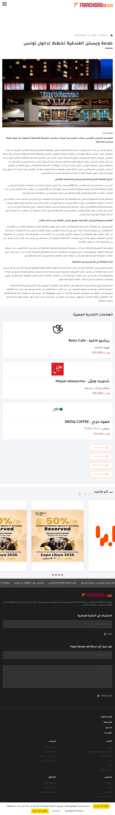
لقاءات (109, 761)
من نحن (108, 728)
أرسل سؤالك (106, 696)
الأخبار (102, 35)
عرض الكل (87, 494)
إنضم (110, 634)
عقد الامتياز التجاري (48, 761)
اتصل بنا (108, 733)
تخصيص (56, 811)
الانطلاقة (108, 783)
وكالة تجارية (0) (98, 465)
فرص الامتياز (106, 717)
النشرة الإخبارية (50, 783)
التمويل (109, 792)
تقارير (110, 766)
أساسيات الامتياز (49, 747)
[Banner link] (57, 21)
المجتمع (52, 777)
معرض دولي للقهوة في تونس (41, 583)
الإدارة (109, 788)
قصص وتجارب (106, 770)
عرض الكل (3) (99, 448)
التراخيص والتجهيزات (104, 797)
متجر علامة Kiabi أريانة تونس (74, 583)
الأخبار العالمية (106, 756)
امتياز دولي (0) (99, 474)
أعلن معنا (108, 722)
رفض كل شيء (40, 811)
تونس (93, 35)
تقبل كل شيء (101, 806)
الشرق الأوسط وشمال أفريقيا (100, 752)
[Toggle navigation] (4, 4)
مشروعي (108, 777)
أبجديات (52, 741)
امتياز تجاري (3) (98, 456)
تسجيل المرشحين (49, 792)
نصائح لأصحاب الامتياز (47, 756)
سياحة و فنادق (81, 35)
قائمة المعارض (50, 788)
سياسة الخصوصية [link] (74, 811)
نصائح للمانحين (50, 752)
